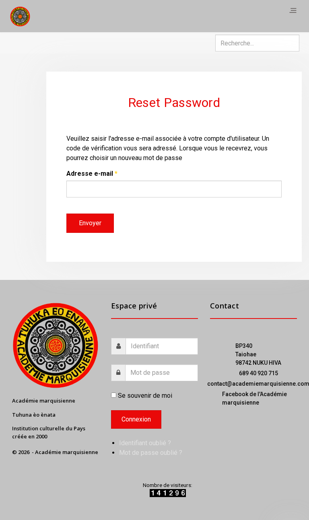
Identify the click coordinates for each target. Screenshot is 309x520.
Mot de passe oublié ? (150, 452)
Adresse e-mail (91, 173)
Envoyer (90, 223)
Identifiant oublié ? (145, 443)
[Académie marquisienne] (20, 16)
